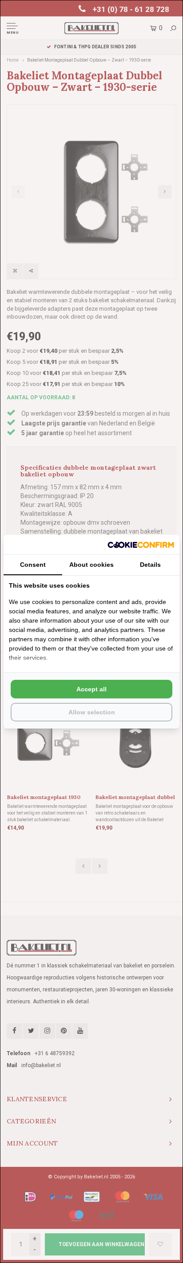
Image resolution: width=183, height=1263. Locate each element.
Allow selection (91, 712)
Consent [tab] (33, 564)
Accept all (91, 689)
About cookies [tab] (91, 564)
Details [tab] (150, 564)
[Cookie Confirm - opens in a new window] (140, 544)
